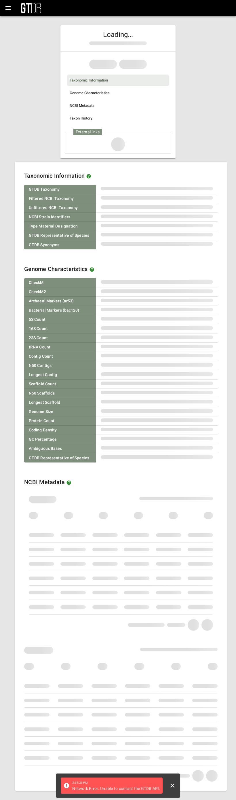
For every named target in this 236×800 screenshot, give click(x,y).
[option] (118, 80)
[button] (89, 176)
